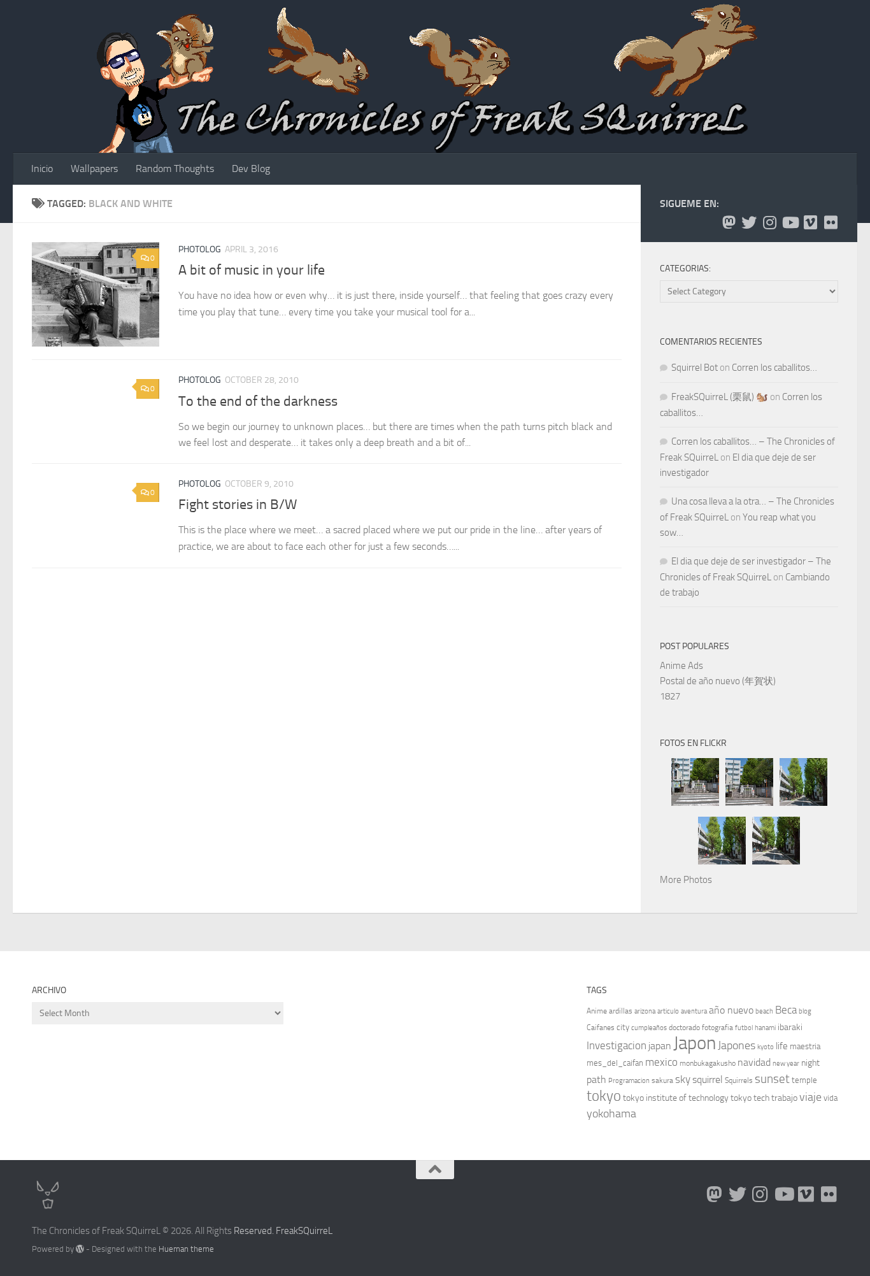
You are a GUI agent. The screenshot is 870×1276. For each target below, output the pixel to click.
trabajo (784, 1098)
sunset (772, 1079)
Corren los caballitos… (774, 367)
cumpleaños (649, 1028)
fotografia (717, 1027)
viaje (810, 1097)
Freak (287, 1231)
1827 (670, 696)
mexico (661, 1062)
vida (831, 1098)
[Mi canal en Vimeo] (810, 222)
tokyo (604, 1096)
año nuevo (731, 1010)
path (596, 1079)
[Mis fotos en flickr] (830, 222)
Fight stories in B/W (237, 505)
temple (804, 1080)
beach (764, 1011)
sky (682, 1079)
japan (659, 1046)
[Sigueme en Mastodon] (728, 222)
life (782, 1046)
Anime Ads (681, 665)
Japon (694, 1043)
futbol (744, 1028)
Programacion (629, 1081)
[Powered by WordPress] (80, 1249)
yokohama (611, 1114)
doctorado (684, 1027)
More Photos (686, 879)
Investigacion (616, 1045)
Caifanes (601, 1027)
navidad (754, 1062)
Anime (597, 1011)
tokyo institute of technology (676, 1098)
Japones (736, 1045)
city (623, 1027)
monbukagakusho (708, 1063)
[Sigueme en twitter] (749, 222)
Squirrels (739, 1080)
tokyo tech (750, 1098)
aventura (694, 1011)
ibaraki (790, 1027)
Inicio (42, 168)
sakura (662, 1080)
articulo (668, 1011)
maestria (805, 1046)
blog (805, 1011)
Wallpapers (94, 168)
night (810, 1062)
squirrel (707, 1079)
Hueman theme (186, 1249)
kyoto (765, 1047)
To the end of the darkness (258, 400)
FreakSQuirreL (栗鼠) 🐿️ (719, 397)
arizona (644, 1011)
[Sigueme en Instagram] (769, 222)
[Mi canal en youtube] (789, 222)
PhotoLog (199, 249)
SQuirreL (315, 1231)
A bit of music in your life (251, 270)
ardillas (620, 1011)
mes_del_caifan (615, 1063)
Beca (786, 1009)
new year (786, 1063)
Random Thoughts (175, 168)
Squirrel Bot (694, 367)
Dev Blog (251, 168)
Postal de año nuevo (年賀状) (718, 681)
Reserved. (254, 1231)
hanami (765, 1028)
